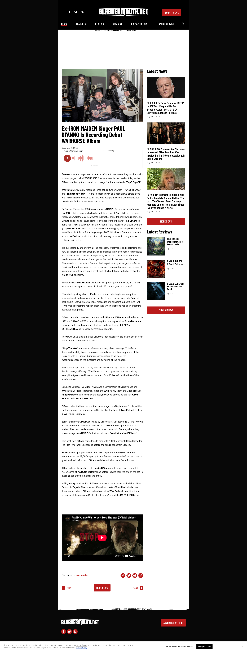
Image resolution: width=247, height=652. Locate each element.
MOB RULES (173, 239)
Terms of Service (165, 23)
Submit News (172, 12)
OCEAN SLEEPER (175, 283)
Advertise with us (173, 622)
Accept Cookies (204, 646)
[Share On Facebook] (123, 575)
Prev (69, 587)
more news (166, 221)
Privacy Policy (139, 23)
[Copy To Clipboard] (140, 575)
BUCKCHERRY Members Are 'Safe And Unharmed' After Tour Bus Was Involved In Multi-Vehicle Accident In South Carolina (166, 153)
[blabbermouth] (123, 14)
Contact (117, 23)
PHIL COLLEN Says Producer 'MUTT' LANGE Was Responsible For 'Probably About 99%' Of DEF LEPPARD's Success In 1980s (165, 107)
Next (135, 587)
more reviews (166, 310)
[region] (123, 646)
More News (102, 587)
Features (81, 23)
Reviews (99, 23)
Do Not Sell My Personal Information (180, 646)
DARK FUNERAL (174, 261)
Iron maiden (82, 575)
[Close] (243, 646)
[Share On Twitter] (128, 575)
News (64, 23)
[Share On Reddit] (134, 575)
